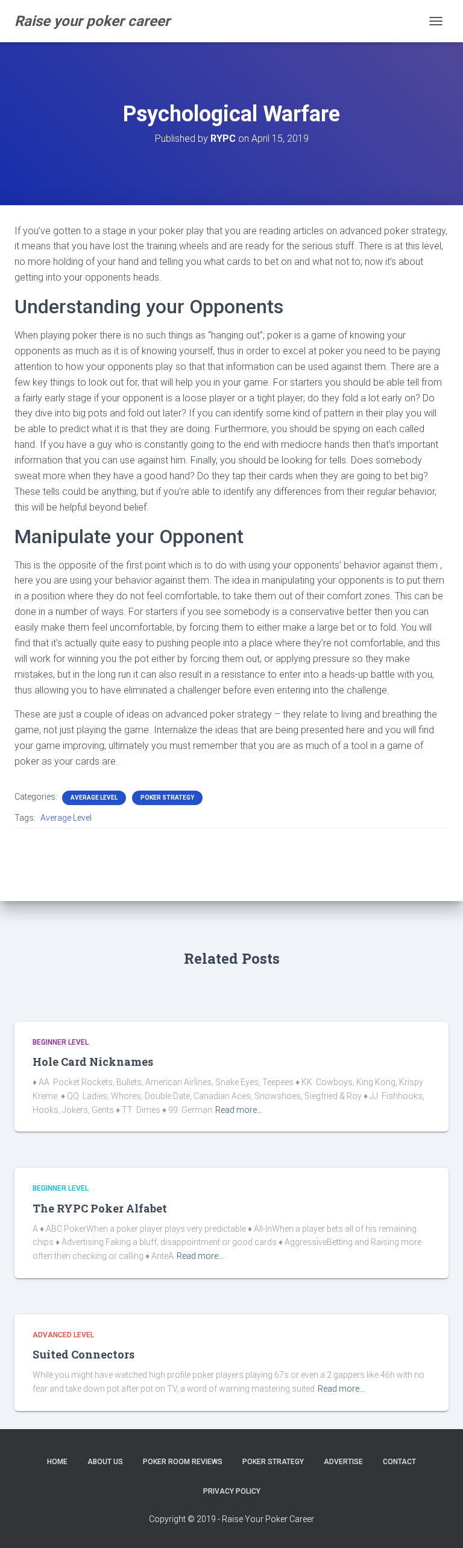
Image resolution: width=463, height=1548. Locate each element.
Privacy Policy (231, 1491)
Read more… (238, 1110)
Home (57, 1461)
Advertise (343, 1461)
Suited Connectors (83, 1354)
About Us (105, 1461)
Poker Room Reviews (182, 1461)
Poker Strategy (167, 797)
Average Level (94, 797)
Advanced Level (63, 1335)
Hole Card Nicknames (93, 1061)
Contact (399, 1461)
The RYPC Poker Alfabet (100, 1208)
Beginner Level (61, 1042)
